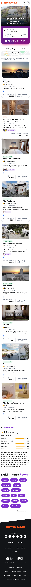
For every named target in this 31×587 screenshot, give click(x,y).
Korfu (22, 495)
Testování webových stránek (19, 575)
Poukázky (7, 575)
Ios (14, 495)
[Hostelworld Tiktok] (25, 536)
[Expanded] (3, 49)
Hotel (4, 79)
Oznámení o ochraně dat (15, 567)
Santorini (16, 490)
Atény (5, 480)
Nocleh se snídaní (7, 156)
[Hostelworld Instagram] (13, 536)
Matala (5, 490)
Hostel (4, 117)
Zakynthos (15, 506)
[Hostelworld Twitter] (10, 536)
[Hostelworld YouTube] (17, 536)
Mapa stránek (10, 579)
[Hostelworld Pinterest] (21, 536)
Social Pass (15, 552)
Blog (5, 548)
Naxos (24, 500)
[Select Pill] (24, 3)
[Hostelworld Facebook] (6, 536)
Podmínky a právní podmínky (13, 571)
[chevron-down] (18, 433)
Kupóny (24, 571)
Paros (14, 480)
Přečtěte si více (12, 59)
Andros (17, 485)
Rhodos (5, 500)
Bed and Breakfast (22, 548)
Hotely (14, 548)
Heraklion (6, 485)
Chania (5, 495)
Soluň (23, 480)
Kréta (15, 500)
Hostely (9, 548)
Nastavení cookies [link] (20, 579)
